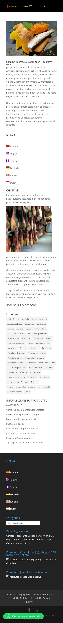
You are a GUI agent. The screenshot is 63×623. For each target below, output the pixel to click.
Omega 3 (34, 81)
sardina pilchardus (26, 89)
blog (41, 74)
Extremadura (40, 328)
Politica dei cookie (15, 423)
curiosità (49, 74)
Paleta (49, 338)
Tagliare (34, 382)
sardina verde (44, 89)
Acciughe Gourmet (15, 70)
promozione (47, 81)
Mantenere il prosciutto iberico (22, 419)
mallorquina (38, 338)
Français (14, 160)
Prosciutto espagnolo (18, 594)
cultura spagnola (24, 328)
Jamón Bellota (13, 338)
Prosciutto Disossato (16, 353)
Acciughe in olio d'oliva (38, 70)
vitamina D (35, 96)
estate (9, 78)
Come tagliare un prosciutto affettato (25, 409)
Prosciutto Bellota (17, 598)
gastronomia (20, 78)
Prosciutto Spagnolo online (20, 438)
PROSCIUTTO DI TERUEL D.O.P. (21, 433)
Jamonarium (22, 81)
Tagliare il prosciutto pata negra (21, 387)
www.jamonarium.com (25, 277)
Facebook (11, 333)
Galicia (21, 333)
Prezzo (23, 348)
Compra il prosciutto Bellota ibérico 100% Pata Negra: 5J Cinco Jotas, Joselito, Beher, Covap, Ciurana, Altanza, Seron (30, 539)
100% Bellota (13, 319)
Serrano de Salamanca (17, 372)
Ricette (29, 601)
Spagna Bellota (34, 377)
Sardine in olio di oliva (17, 92)
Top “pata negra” (14, 391)
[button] (23, 616)
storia (9, 382)
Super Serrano (37, 92)
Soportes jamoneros (16, 377)
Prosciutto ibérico (14, 358)
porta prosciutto (43, 343)
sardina (10, 85)
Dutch (13, 182)
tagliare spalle (44, 387)
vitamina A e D (21, 96)
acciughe (25, 319)
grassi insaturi (35, 78)
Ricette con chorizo (47, 362)
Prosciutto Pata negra (34, 358)
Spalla (46, 377)
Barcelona (33, 74)
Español (14, 146)
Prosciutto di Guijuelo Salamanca (23, 428)
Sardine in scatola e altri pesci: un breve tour (29, 63)
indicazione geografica (37, 333)
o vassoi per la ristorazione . (30, 284)
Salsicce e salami (36, 367)
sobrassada (35, 372)
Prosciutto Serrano (15, 362)
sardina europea (23, 85)
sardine (49, 367)
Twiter (27, 391)
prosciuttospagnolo (20, 67)
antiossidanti (20, 74)
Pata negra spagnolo (16, 343)
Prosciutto (46, 348)
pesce (30, 343)
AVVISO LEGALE (14, 405)
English (13, 153)
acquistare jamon (39, 319)
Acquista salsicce (14, 324)
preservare (12, 348)
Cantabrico (41, 324)
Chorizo (10, 328)
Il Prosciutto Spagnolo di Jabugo (22, 414)
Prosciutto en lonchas (37, 353)
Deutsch (14, 168)
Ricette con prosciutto (16, 367)
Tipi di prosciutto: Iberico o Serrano (24, 442)
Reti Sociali (31, 362)
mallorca (26, 338)
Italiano (14, 175)
